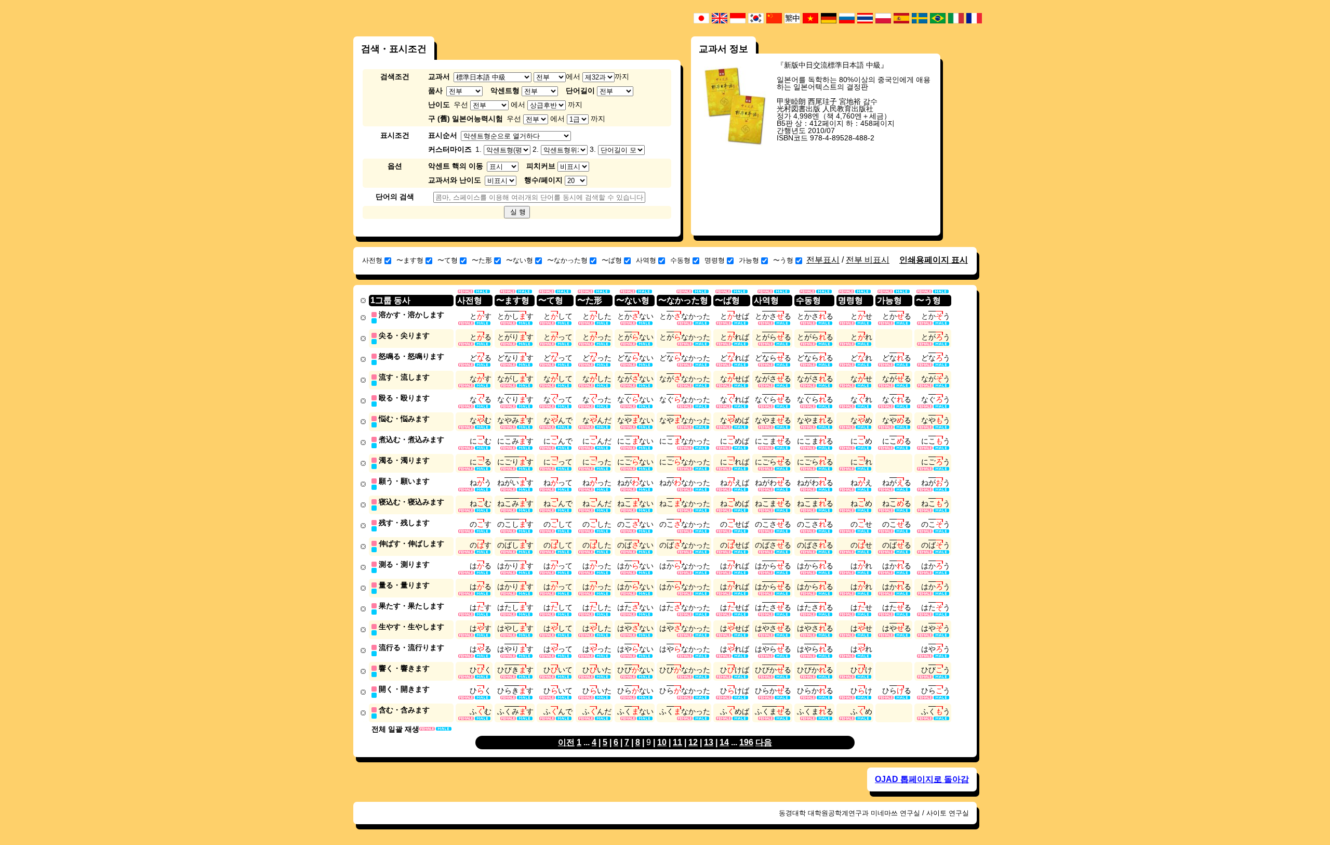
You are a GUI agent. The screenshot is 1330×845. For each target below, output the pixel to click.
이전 (566, 742)
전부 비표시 (867, 259)
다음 (763, 742)
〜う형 (783, 260)
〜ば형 (612, 260)
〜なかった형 (567, 260)
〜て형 (447, 260)
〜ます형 (409, 260)
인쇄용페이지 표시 (933, 259)
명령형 (714, 260)
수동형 (680, 260)
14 (724, 742)
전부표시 (823, 259)
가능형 (749, 260)
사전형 (372, 260)
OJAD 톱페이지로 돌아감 (922, 779)
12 (693, 742)
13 (708, 742)
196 (746, 742)
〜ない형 (519, 260)
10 (662, 742)
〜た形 (482, 260)
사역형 (646, 260)
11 (677, 742)
